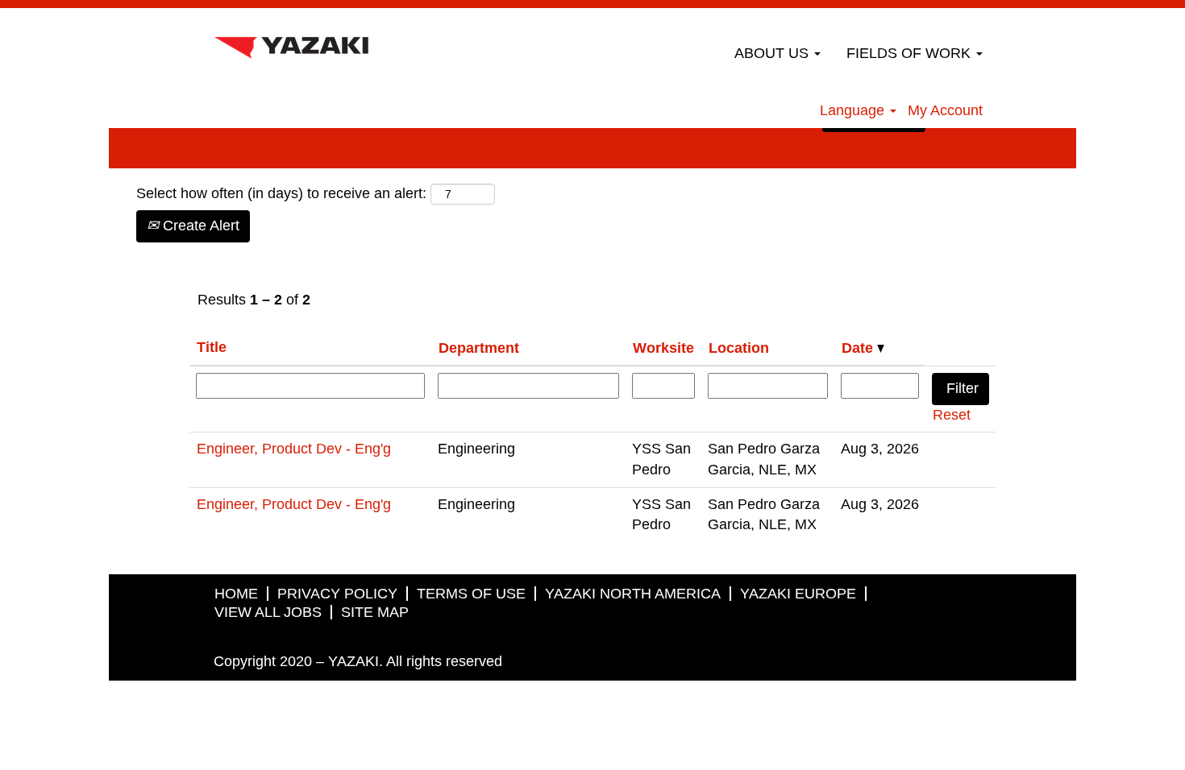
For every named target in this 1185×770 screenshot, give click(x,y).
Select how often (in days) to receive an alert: (281, 193)
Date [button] (859, 348)
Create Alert (199, 225)
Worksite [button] (663, 348)
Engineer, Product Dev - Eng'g (294, 449)
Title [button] (212, 347)
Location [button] (739, 348)
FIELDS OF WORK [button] (910, 53)
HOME (236, 594)
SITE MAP (375, 612)
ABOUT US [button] (773, 53)
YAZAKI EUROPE (798, 594)
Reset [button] (952, 415)
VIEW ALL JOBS (268, 612)
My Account (945, 110)
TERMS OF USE (471, 594)
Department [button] (479, 348)
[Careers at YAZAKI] (291, 43)
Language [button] (854, 110)
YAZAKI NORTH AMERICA (633, 594)
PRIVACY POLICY (337, 594)
